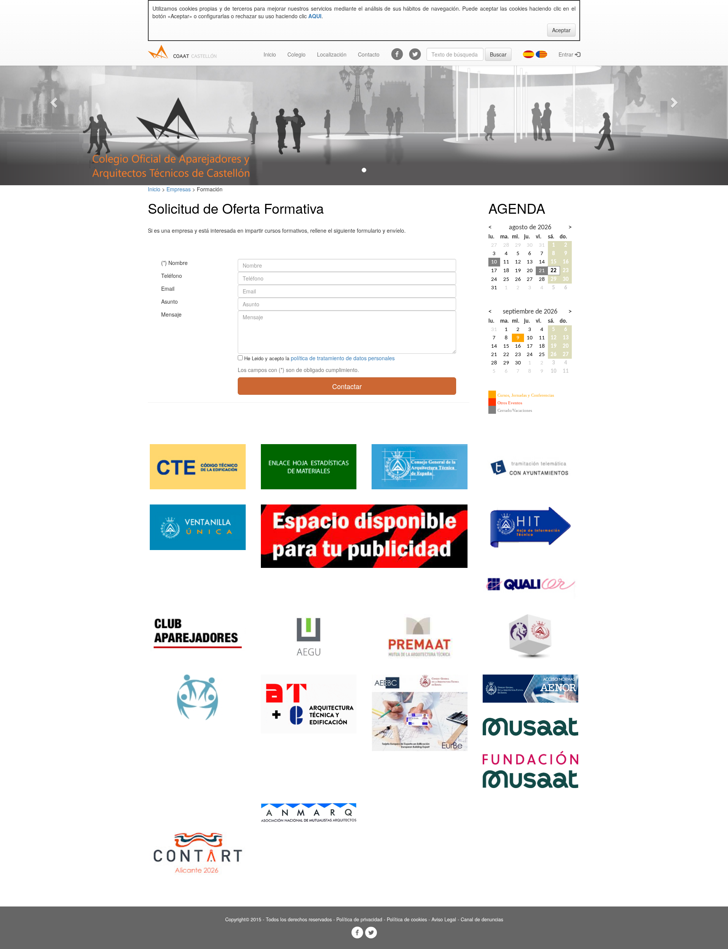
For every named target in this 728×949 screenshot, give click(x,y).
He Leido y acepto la (266, 358)
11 (506, 262)
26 (518, 279)
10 (494, 262)
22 (554, 271)
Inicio (270, 54)
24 (494, 279)
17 (494, 271)
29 (518, 245)
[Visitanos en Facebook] (394, 54)
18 (506, 271)
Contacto (369, 54)
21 (542, 271)
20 (530, 271)
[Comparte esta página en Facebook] (357, 933)
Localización (332, 54)
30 (530, 245)
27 (494, 245)
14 (542, 262)
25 (506, 279)
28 (506, 245)
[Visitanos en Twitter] (412, 54)
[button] (54, 102)
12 (518, 262)
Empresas (178, 189)
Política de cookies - (409, 919)
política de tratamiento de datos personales (343, 358)
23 (566, 271)
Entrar (567, 54)
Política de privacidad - (361, 919)
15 (554, 262)
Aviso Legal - (446, 919)
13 (530, 262)
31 (542, 245)
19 (518, 271)
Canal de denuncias (482, 919)
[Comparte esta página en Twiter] (371, 933)
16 (566, 262)
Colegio (296, 54)
